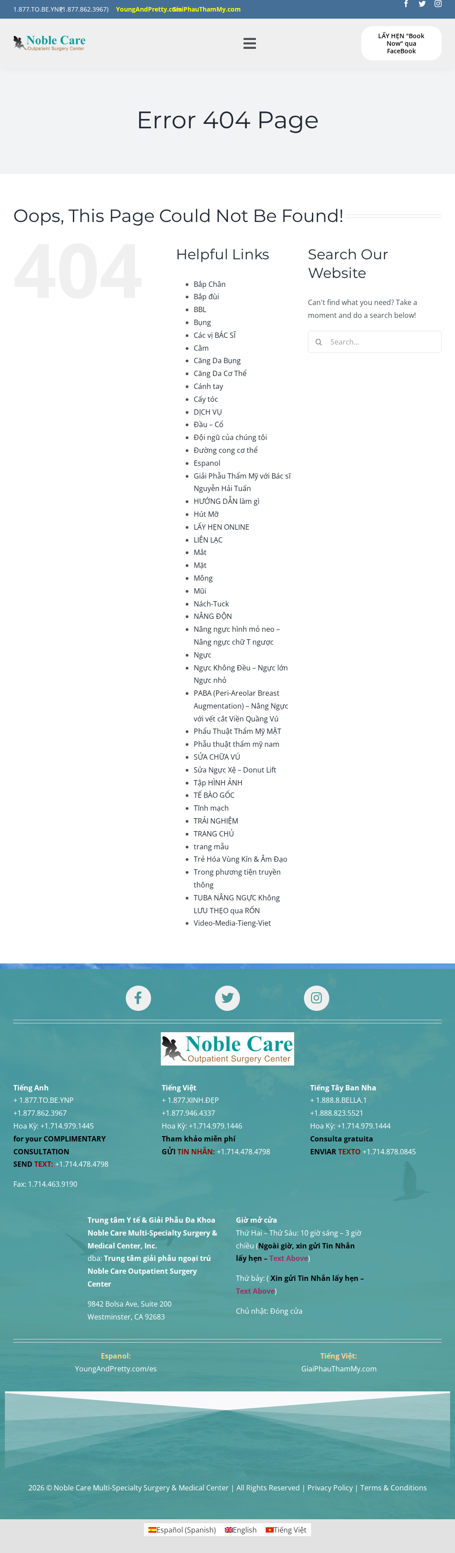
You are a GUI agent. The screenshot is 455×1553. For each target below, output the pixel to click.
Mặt (200, 565)
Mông (203, 578)
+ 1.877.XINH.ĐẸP (190, 1100)
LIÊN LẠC (208, 540)
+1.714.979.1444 (364, 1126)
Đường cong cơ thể (226, 450)
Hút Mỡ (206, 514)
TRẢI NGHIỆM (216, 821)
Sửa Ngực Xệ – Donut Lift (235, 770)
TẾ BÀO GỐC (214, 795)
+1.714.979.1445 (67, 1126)
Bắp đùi (206, 296)
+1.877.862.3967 (40, 1113)
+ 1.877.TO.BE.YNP (43, 1100)
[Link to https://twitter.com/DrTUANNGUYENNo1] (227, 998)
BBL (200, 309)
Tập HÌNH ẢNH (218, 783)
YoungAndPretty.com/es (116, 1369)
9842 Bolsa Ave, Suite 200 (130, 1304)
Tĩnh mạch (211, 808)
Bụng (202, 322)
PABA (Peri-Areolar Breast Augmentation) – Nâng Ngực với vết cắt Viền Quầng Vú (241, 706)
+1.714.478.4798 (81, 1164)
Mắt (200, 552)
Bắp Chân (210, 284)
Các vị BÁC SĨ (214, 335)
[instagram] (438, 3)
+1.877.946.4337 (188, 1113)
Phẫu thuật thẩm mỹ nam (236, 744)
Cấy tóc (206, 399)
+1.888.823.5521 (336, 1113)
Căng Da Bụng (217, 360)
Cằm (201, 348)
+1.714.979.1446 (215, 1126)
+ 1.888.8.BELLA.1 (338, 1100)
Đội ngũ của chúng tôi (230, 437)
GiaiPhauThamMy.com (339, 1369)
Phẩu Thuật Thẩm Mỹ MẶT (237, 731)
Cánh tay (208, 386)
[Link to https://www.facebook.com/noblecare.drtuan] (138, 998)
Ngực (203, 655)
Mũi (200, 591)
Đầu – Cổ (209, 424)
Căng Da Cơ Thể (220, 373)
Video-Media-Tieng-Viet (232, 923)
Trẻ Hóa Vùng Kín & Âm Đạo (240, 859)
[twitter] (422, 3)
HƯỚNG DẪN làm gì (226, 501)
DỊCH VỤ (208, 412)
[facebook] (406, 3)
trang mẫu (211, 847)
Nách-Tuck (211, 604)
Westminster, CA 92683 (126, 1317)
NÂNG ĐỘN (213, 616)
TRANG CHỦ (214, 834)
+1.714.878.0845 (389, 1152)
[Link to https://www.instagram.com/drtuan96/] (316, 998)
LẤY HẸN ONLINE (221, 527)
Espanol (207, 463)
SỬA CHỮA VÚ (217, 757)
